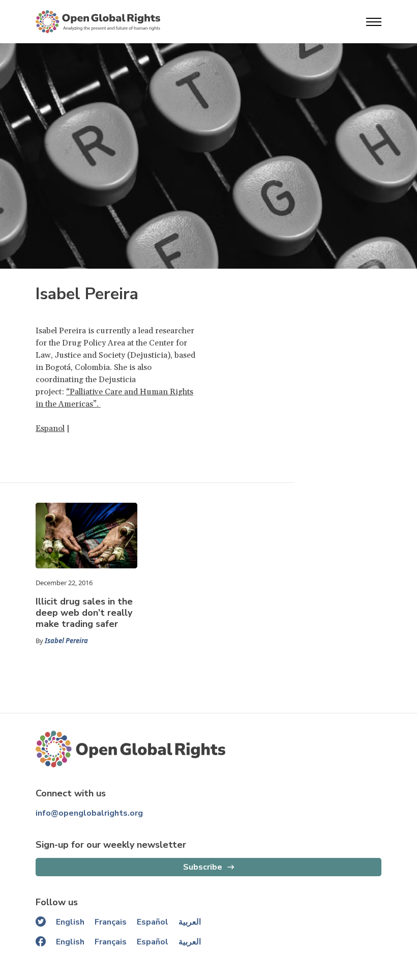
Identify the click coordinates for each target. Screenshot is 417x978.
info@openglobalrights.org (89, 813)
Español (152, 922)
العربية (189, 922)
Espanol (50, 428)
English (70, 922)
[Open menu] (373, 22)
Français (111, 922)
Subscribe (202, 867)
